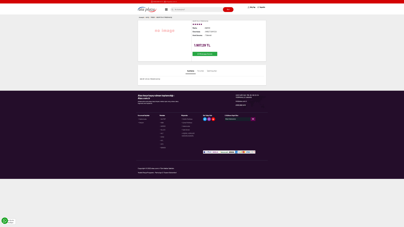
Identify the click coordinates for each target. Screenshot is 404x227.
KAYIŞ (147, 17)
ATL (162, 140)
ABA (162, 122)
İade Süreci (186, 130)
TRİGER (153, 17)
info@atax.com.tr (171, 2)
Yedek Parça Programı (146, 173)
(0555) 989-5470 (158, 2)
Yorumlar (200, 71)
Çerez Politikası (187, 122)
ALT (162, 133)
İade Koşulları (212, 71)
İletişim (141, 122)
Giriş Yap (252, 7)
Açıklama (190, 71)
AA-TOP (163, 119)
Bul (228, 9)
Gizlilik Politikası (188, 119)
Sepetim (262, 7)
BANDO (163, 147)
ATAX (162, 137)
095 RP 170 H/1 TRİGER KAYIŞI (164, 17)
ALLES (163, 130)
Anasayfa (141, 17)
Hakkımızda (142, 119)
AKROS (163, 126)
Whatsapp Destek (205, 54)
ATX (162, 144)
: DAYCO (207, 28)
